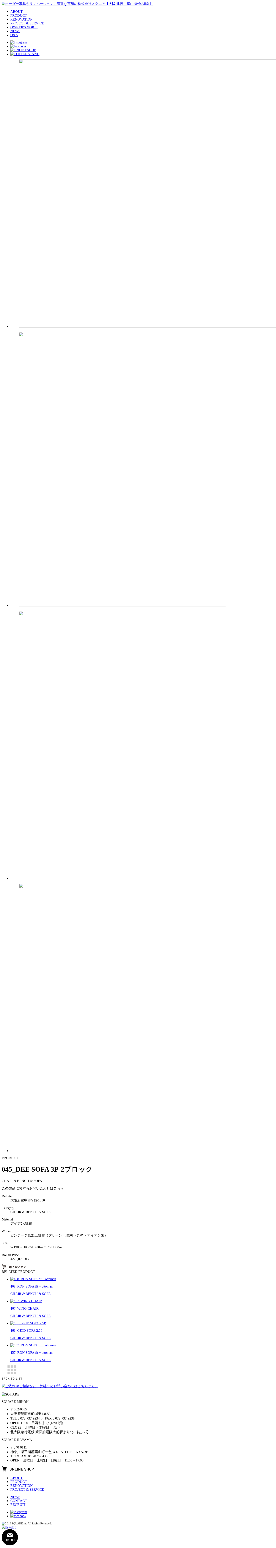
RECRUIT (17, 1504)
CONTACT (18, 1501)
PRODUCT (18, 15)
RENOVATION (21, 19)
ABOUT (16, 11)
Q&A (14, 35)
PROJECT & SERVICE (27, 23)
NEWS (15, 31)
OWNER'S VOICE (24, 27)
